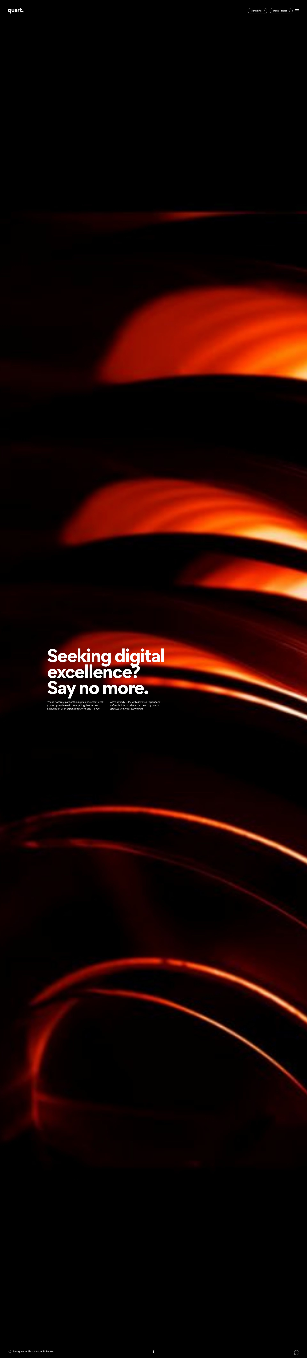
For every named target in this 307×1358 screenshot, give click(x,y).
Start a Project (280, 10)
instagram (18, 1351)
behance (48, 1351)
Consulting (256, 10)
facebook (33, 1351)
